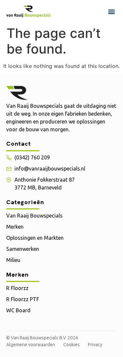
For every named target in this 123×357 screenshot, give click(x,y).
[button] (111, 11)
